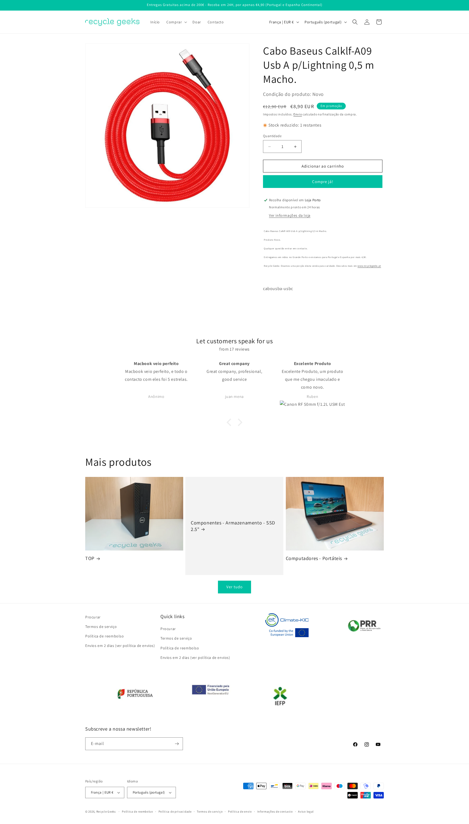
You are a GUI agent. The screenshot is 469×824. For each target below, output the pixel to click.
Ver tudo (234, 586)
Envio (297, 114)
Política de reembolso (104, 636)
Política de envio (240, 811)
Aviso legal (306, 811)
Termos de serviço (101, 626)
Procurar (93, 617)
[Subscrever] (177, 743)
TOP (89, 558)
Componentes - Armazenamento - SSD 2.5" (233, 526)
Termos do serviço (210, 811)
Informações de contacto (275, 811)
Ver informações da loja (289, 215)
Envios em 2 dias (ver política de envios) (120, 645)
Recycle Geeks (106, 811)
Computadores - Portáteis (314, 558)
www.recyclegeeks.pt (369, 266)
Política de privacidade (175, 811)
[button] (176, 22)
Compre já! (322, 181)
